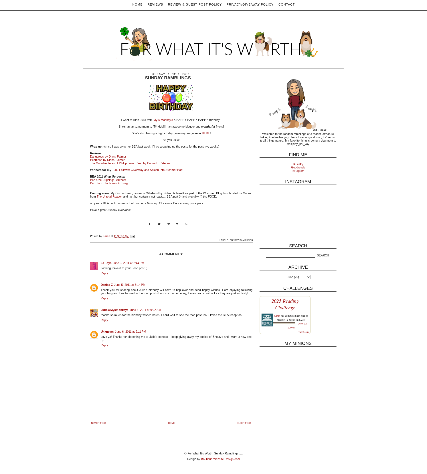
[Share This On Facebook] (153, 228)
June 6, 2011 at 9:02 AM (145, 310)
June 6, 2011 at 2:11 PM (130, 331)
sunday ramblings (241, 240)
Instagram (298, 170)
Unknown (107, 331)
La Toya (106, 263)
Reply (104, 273)
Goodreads (298, 167)
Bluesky (298, 164)
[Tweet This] (162, 228)
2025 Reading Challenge (285, 304)
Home (137, 4)
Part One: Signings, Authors (108, 180)
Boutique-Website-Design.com (220, 459)
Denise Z (107, 284)
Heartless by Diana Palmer (107, 160)
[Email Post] (132, 236)
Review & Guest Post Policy (195, 4)
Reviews (155, 4)
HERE (206, 133)
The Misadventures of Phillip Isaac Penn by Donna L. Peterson (130, 163)
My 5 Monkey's (163, 120)
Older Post (244, 423)
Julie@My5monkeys (114, 310)
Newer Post (98, 423)
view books (303, 331)
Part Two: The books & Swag (109, 183)
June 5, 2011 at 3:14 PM (129, 284)
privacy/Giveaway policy (250, 4)
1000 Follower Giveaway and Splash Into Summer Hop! (147, 170)
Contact (286, 4)
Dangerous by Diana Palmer (108, 156)
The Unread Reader (109, 196)
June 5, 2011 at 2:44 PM (128, 263)
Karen (277, 315)
